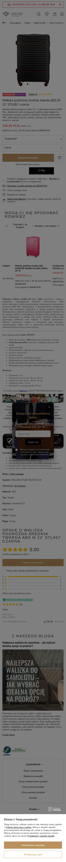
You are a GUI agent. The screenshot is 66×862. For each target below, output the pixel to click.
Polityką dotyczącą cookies (18, 827)
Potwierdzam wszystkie (33, 845)
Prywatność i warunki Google (40, 836)
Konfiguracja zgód (33, 854)
